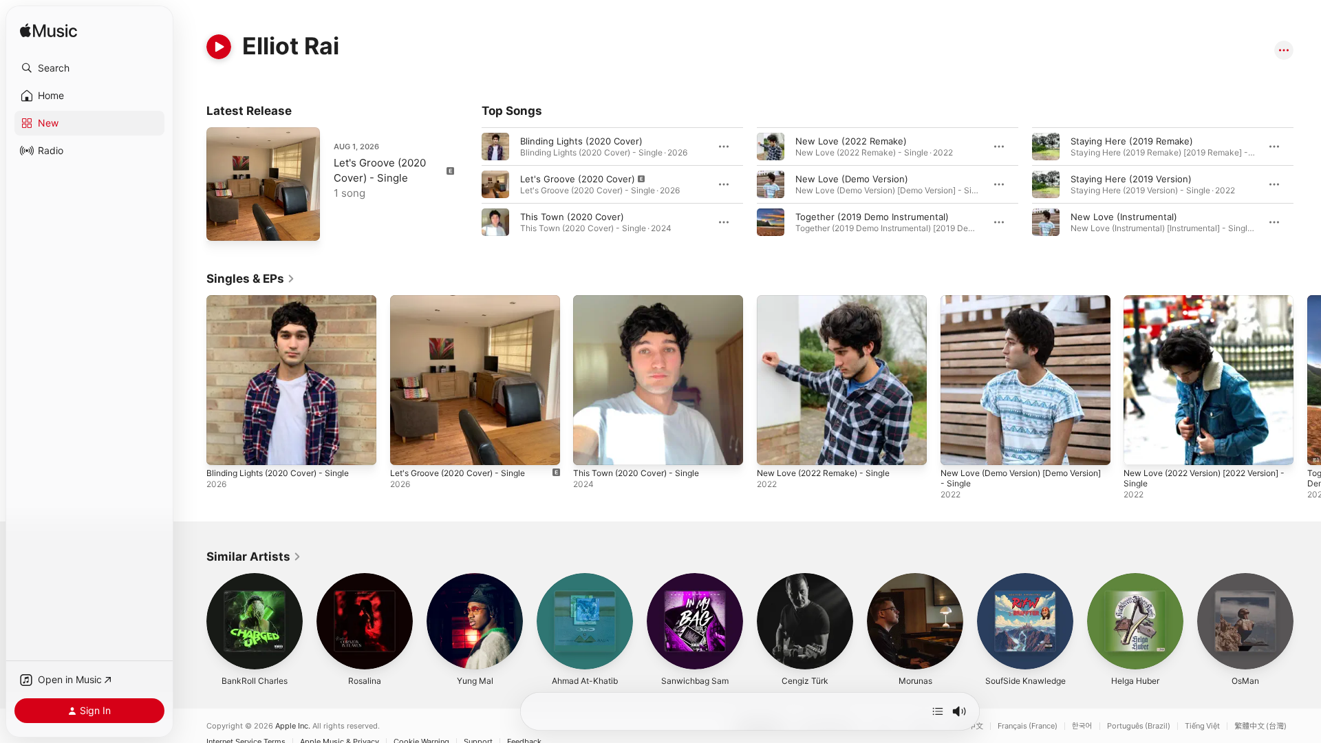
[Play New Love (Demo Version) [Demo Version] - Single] (957, 448)
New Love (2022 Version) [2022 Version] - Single (1193, 306)
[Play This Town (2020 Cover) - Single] (590, 448)
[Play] (218, 46)
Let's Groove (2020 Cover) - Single (465, 300)
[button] (89, 68)
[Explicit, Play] (495, 184)
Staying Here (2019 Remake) (1132, 141)
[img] (48, 31)
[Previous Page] (467, 184)
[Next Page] (1307, 184)
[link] (250, 278)
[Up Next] (938, 711)
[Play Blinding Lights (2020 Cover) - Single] (223, 448)
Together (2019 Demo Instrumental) (872, 216)
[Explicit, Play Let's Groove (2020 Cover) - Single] (223, 223)
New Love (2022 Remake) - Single (830, 300)
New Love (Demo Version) (851, 178)
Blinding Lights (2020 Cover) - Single (285, 300)
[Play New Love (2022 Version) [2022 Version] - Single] (1140, 448)
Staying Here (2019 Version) (1131, 178)
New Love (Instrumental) (1124, 216)
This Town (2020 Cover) (572, 216)
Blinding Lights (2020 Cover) (581, 141)
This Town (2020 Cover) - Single (643, 300)
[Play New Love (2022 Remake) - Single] (774, 448)
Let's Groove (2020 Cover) (577, 178)
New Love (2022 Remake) (851, 141)
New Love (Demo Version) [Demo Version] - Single (1012, 306)
